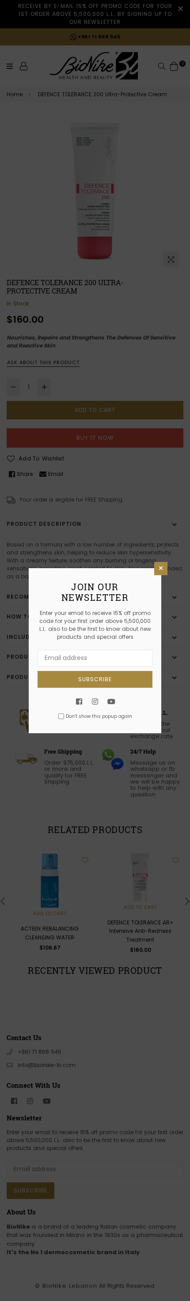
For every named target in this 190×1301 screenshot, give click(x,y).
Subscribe (95, 679)
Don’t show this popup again (99, 716)
